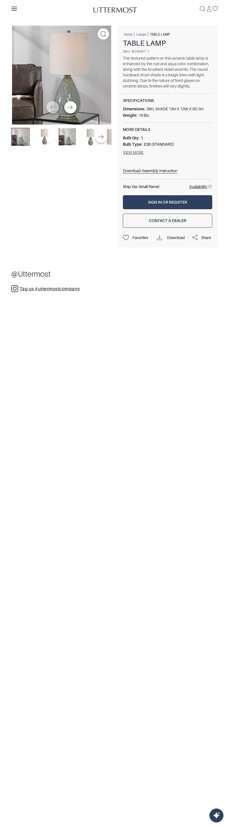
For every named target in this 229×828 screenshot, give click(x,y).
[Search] (202, 8)
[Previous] (52, 107)
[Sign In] (209, 8)
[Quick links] (216, 815)
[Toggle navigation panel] (14, 8)
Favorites (140, 237)
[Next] (70, 107)
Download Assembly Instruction (150, 171)
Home (128, 34)
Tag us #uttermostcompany (50, 288)
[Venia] (114, 8)
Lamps (141, 34)
